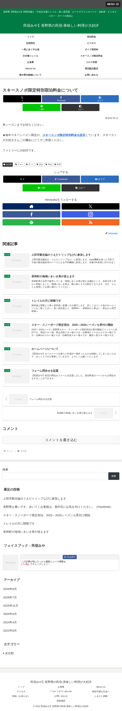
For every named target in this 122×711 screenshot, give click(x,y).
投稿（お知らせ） (21, 696)
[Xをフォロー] (90, 206)
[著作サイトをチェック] (31, 206)
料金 (50, 164)
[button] (80, 107)
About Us (100, 687)
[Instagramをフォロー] (90, 214)
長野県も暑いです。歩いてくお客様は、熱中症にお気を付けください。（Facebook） (58, 506)
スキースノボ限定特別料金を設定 (64, 135)
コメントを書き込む (61, 440)
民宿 (59, 164)
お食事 (61, 687)
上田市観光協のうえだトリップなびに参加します (34, 498)
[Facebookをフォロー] (31, 214)
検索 (5, 469)
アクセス (21, 691)
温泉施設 (61, 700)
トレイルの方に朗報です (19, 523)
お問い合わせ (61, 696)
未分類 (9, 164)
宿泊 (41, 164)
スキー (20, 164)
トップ (21, 687)
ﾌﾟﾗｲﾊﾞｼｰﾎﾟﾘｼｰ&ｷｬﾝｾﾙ (61, 691)
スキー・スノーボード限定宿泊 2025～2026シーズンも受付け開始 (46, 515)
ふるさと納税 (101, 696)
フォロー (71, 557)
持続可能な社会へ (101, 691)
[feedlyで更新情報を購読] (31, 222)
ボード (31, 164)
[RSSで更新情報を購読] (90, 222)
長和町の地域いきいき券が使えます (26, 531)
